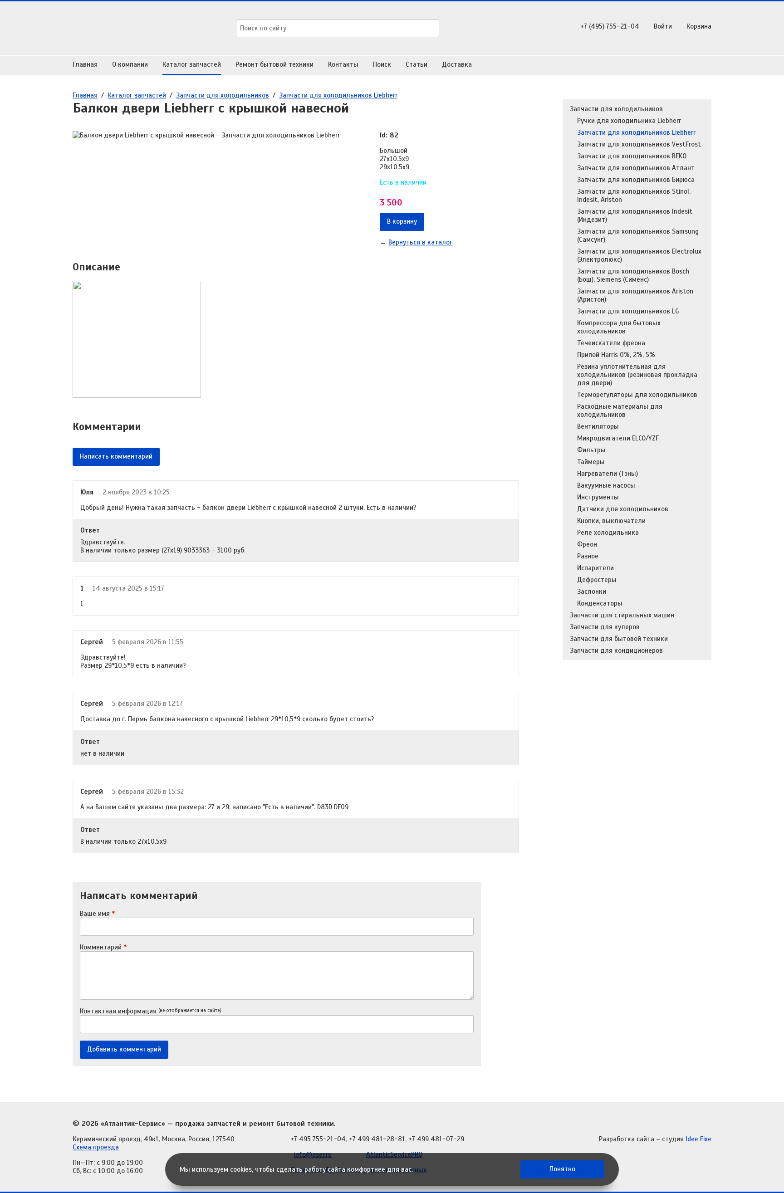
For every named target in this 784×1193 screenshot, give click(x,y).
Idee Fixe (698, 1139)
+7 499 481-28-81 (377, 1139)
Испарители (595, 568)
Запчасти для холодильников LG (628, 311)
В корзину (402, 221)
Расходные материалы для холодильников (619, 410)
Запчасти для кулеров (605, 627)
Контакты (343, 64)
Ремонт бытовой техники (274, 64)
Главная (85, 64)
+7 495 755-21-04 (318, 1139)
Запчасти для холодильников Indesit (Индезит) (634, 215)
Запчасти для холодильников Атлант (636, 168)
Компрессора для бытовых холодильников (619, 327)
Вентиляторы (598, 426)
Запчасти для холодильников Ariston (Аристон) (635, 295)
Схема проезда (96, 1147)
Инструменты (598, 497)
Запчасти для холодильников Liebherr (338, 95)
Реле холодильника (608, 532)
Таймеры (591, 462)
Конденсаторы (599, 603)
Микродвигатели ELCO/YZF (618, 438)
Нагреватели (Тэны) (607, 473)
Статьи (416, 64)
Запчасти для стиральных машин (622, 615)
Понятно (562, 1169)
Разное (587, 556)
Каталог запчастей (191, 64)
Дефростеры (597, 580)
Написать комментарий (116, 456)
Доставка (457, 64)
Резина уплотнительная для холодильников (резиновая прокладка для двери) (637, 374)
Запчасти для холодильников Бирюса (636, 180)
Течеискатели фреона (611, 343)
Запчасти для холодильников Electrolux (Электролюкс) (639, 255)
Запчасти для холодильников (222, 95)
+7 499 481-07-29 (436, 1139)
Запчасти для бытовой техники (619, 639)
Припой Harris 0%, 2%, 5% (616, 355)
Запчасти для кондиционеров (616, 650)
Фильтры (591, 450)
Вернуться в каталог (420, 242)
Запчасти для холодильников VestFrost (639, 144)
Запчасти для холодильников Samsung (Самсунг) (638, 235)
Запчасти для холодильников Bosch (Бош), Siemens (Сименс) (633, 275)
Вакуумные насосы (606, 485)
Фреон (587, 544)
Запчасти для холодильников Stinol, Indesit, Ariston (634, 195)
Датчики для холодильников (622, 509)
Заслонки (591, 591)
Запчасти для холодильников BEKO (631, 156)
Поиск (382, 64)
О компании (130, 64)
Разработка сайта (626, 1139)
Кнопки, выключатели (611, 521)
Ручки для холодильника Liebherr (629, 121)
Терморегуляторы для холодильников (637, 395)
